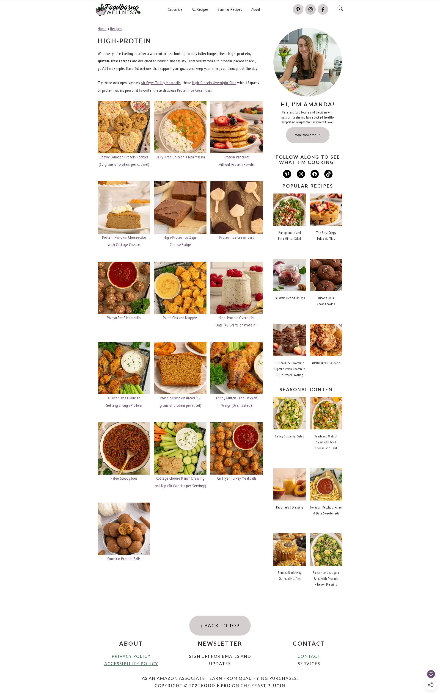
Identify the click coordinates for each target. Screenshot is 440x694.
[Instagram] (310, 9)
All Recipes (200, 9)
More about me (305, 135)
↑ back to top (220, 625)
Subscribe (175, 9)
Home (102, 28)
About (256, 9)
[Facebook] (323, 9)
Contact (309, 656)
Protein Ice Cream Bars (194, 90)
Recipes (116, 28)
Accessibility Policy (131, 663)
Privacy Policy (131, 656)
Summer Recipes (230, 9)
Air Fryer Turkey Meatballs (161, 82)
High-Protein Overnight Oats (214, 82)
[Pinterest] (298, 9)
